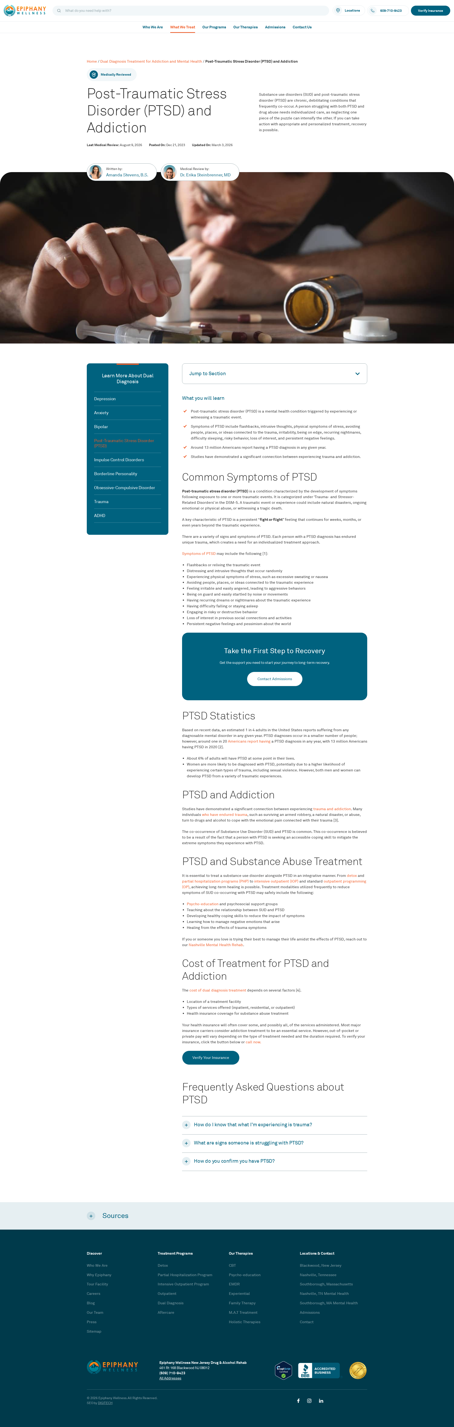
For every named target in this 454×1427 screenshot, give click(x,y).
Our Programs (214, 27)
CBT (232, 1265)
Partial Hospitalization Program (185, 1275)
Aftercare (166, 1312)
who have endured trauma (224, 814)
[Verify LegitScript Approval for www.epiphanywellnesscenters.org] (283, 1370)
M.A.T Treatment (243, 1312)
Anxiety (101, 412)
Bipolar (101, 426)
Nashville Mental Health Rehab (216, 945)
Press (91, 1322)
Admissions (275, 27)
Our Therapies (245, 27)
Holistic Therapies (244, 1322)
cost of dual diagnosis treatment (217, 990)
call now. (253, 1042)
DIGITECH (105, 1403)
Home (92, 61)
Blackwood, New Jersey (320, 1265)
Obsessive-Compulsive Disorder (124, 487)
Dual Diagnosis (170, 1303)
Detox (163, 1265)
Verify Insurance (430, 11)
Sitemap (94, 1331)
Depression (105, 398)
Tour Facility (97, 1284)
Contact (307, 1322)
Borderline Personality (115, 473)
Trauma (101, 501)
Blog (91, 1303)
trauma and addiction (332, 809)
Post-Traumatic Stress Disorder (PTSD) (124, 443)
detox (352, 875)
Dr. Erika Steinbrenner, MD (205, 175)
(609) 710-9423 (172, 1373)
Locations (352, 10)
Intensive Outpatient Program (183, 1284)
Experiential (239, 1293)
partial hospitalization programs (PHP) (215, 881)
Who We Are (153, 27)
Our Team (95, 1312)
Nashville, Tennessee (318, 1275)
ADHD (99, 515)
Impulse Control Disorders (119, 459)
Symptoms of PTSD (199, 553)
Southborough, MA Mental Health (329, 1303)
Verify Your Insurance (210, 1057)
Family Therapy (242, 1303)
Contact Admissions (275, 679)
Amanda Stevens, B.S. (127, 175)
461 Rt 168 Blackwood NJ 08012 (184, 1368)
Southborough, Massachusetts (326, 1284)
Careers (93, 1293)
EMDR (234, 1284)
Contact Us (302, 27)
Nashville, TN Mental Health (324, 1293)
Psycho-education (202, 904)
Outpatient (167, 1293)
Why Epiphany (99, 1275)
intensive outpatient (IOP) (276, 881)
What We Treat (182, 27)
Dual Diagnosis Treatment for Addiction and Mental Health (151, 61)
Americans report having (249, 741)
